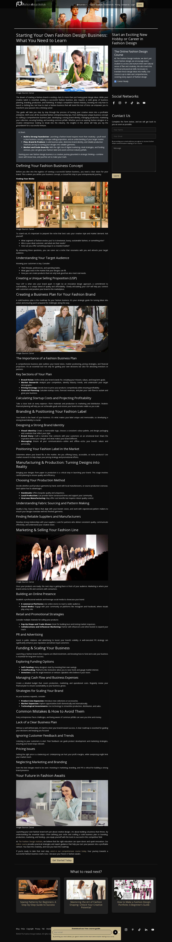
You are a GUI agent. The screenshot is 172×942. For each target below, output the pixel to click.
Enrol (140, 5)
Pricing (117, 5)
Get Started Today (62, 860)
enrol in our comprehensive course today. (68, 851)
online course (21, 844)
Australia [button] (82, 5)
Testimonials (109, 5)
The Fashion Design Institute (30, 841)
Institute (99, 5)
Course (92, 5)
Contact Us (125, 5)
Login (133, 5)
